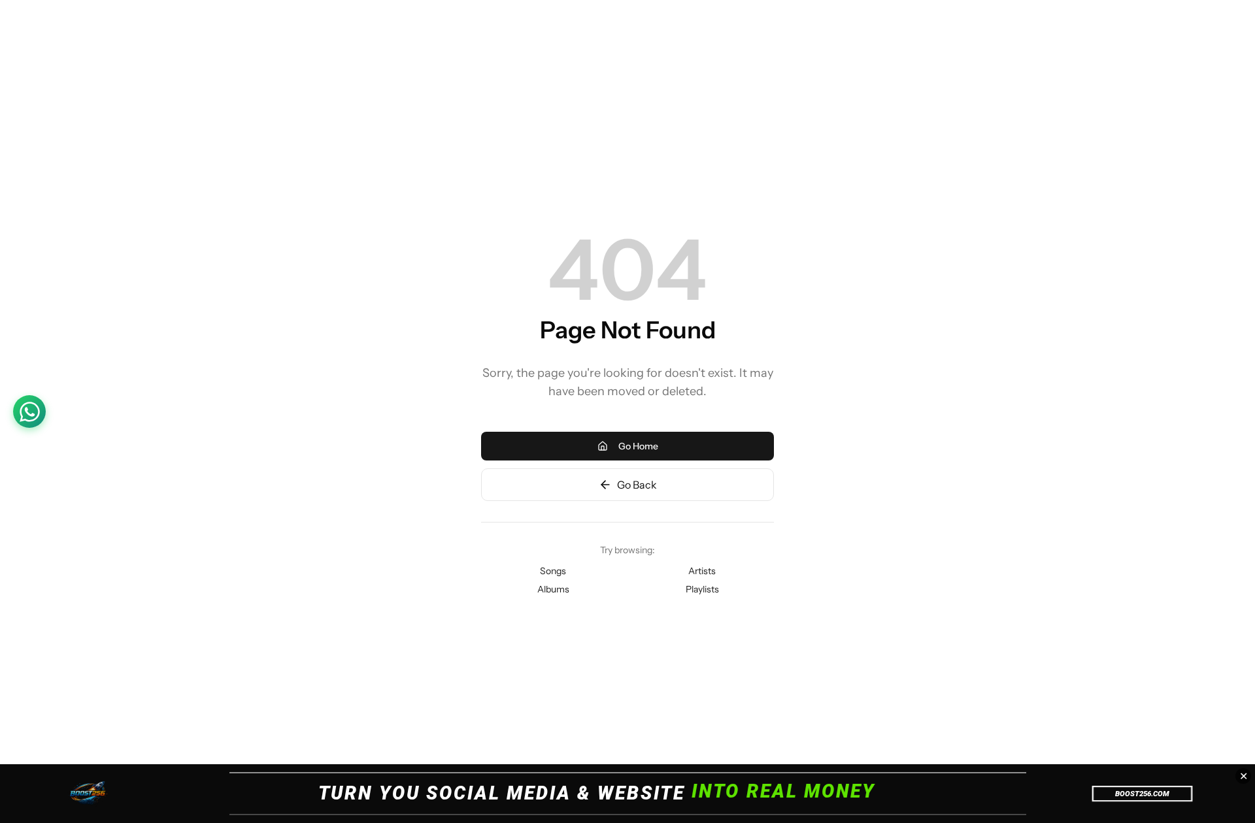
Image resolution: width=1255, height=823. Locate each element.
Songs (553, 571)
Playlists (702, 589)
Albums (553, 589)
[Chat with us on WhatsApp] (29, 411)
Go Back (637, 484)
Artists (702, 571)
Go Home (638, 446)
